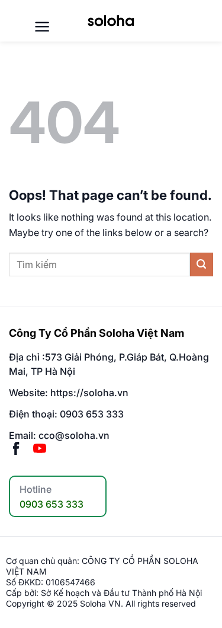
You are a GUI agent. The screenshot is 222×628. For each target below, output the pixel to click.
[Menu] (42, 26)
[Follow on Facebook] (16, 449)
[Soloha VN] (110, 20)
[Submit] (201, 264)
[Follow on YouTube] (40, 449)
